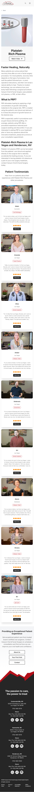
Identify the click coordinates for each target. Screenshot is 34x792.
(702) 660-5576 (17, 735)
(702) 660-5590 (17, 761)
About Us (17, 652)
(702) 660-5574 (17, 708)
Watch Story (17, 228)
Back (4, 10)
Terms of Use (10, 785)
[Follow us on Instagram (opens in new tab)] (21, 720)
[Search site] (25, 3)
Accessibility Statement (18, 785)
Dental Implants (17, 310)
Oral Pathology (17, 212)
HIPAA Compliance (28, 785)
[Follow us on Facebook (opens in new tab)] (17, 720)
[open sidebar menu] (30, 3)
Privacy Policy (3, 785)
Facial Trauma (17, 261)
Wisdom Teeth (17, 358)
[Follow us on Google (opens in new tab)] (12, 720)
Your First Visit (17, 657)
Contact (17, 662)
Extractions (17, 407)
